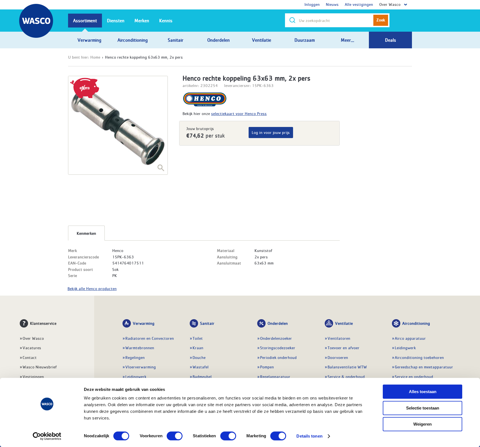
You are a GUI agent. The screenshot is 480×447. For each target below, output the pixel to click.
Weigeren (422, 424)
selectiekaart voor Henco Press (239, 113)
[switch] (174, 435)
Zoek (380, 19)
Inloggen (312, 4)
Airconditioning (416, 323)
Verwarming (143, 323)
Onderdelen (278, 323)
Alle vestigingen (359, 4)
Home (95, 56)
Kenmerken (86, 233)
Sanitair (207, 323)
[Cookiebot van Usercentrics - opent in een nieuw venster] (47, 436)
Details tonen (309, 436)
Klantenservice (43, 323)
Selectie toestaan (422, 408)
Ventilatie (344, 323)
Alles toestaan (422, 391)
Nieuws (332, 4)
